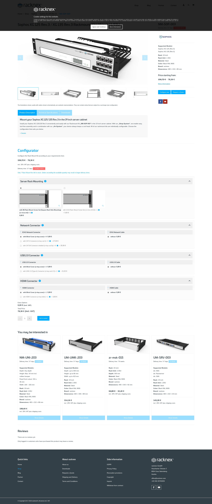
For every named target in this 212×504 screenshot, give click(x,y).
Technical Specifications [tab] (48, 113)
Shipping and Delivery (70, 477)
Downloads (66, 469)
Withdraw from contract (115, 485)
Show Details (39, 418)
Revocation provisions (114, 473)
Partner (20, 477)
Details (23, 133)
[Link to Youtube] (165, 101)
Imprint (109, 481)
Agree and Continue (99, 27)
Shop (19, 469)
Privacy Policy (111, 469)
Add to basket (43, 318)
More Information (164, 84)
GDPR (109, 464)
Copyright (110, 477)
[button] (106, 181)
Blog (19, 473)
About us (65, 464)
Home (20, 464)
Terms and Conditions (70, 481)
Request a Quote (68, 473)
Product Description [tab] (27, 113)
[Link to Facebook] (153, 487)
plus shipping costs (33, 164)
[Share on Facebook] (160, 101)
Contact (20, 481)
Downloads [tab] (65, 113)
